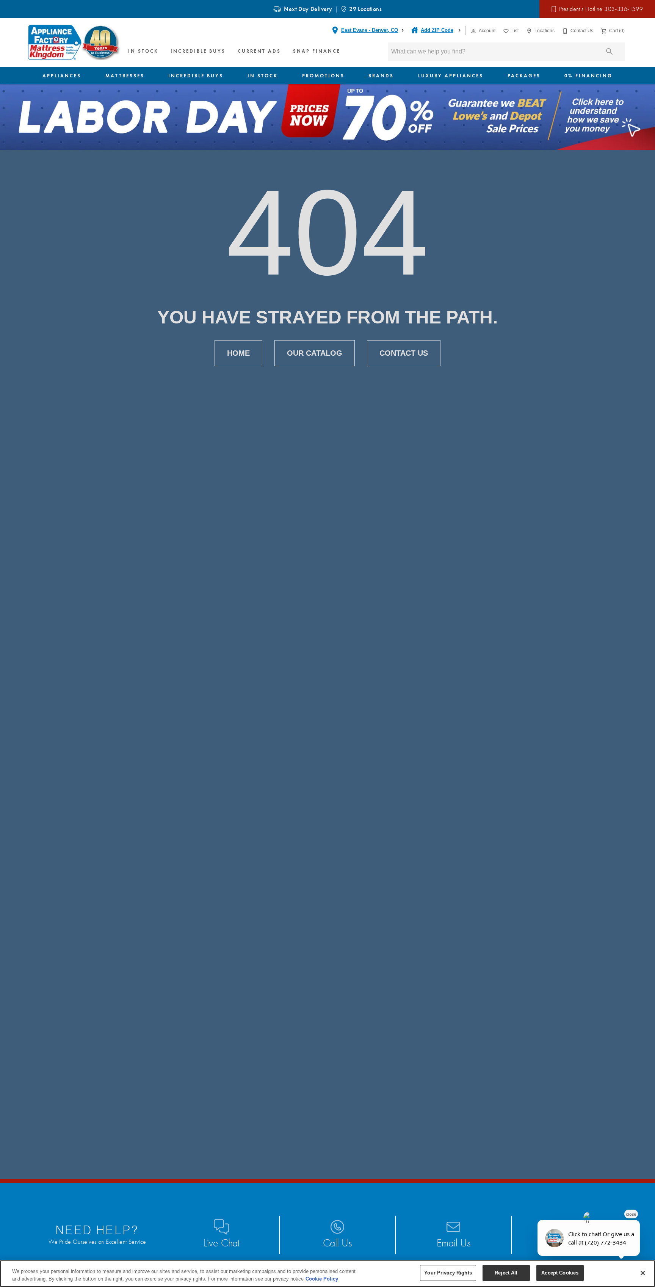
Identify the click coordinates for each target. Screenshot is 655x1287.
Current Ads (259, 51)
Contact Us (403, 353)
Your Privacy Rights (448, 1273)
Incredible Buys (198, 51)
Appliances (61, 75)
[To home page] (74, 42)
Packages (524, 75)
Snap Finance (316, 51)
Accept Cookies (559, 1273)
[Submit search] (609, 51)
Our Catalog (314, 353)
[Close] (643, 1273)
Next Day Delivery (308, 9)
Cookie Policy (322, 1279)
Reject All (506, 1273)
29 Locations (365, 9)
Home (238, 353)
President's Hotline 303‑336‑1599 (601, 9)
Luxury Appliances (450, 75)
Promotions (323, 75)
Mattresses (124, 75)
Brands (381, 75)
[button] (473, 31)
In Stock (143, 51)
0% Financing (588, 75)
